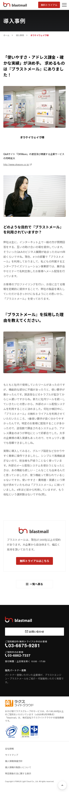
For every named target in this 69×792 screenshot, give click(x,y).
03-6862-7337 (19, 655)
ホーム (6, 35)
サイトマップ (11, 754)
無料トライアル (49, 5)
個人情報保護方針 (13, 761)
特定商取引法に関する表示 (18, 773)
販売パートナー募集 (15, 670)
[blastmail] (18, 620)
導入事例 (20, 35)
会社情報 (9, 748)
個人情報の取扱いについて (18, 767)
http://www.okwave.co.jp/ (16, 164)
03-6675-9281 (24, 645)
